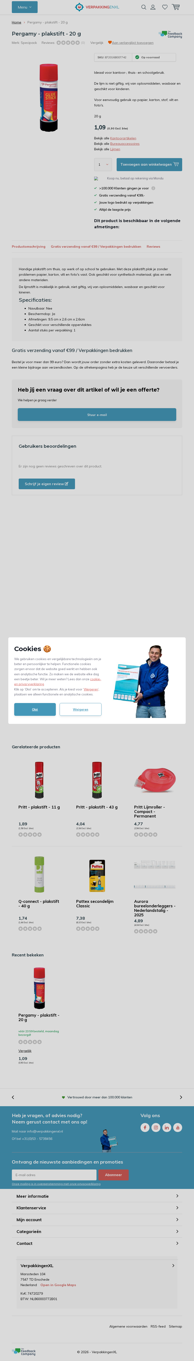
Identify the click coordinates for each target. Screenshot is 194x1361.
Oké (35, 709)
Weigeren (91, 689)
